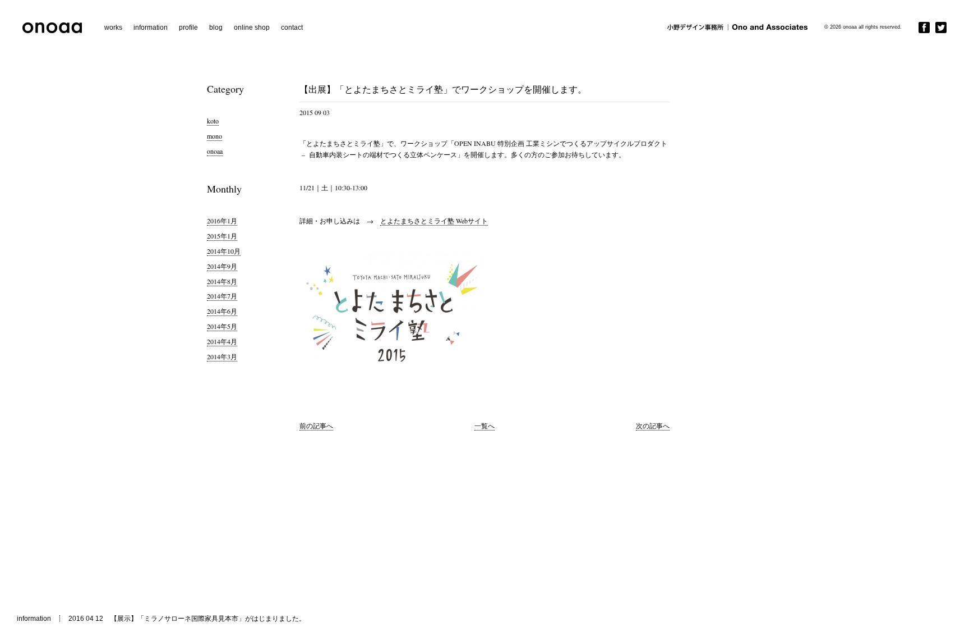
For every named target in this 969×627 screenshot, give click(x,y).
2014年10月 (224, 250)
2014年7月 (222, 295)
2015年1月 (222, 235)
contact (292, 27)
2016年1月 (222, 220)
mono (214, 135)
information (150, 27)
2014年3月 (222, 356)
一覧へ (484, 425)
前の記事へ (316, 425)
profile (188, 27)
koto (213, 120)
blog (216, 27)
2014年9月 (222, 266)
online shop (252, 27)
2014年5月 (222, 326)
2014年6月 (222, 310)
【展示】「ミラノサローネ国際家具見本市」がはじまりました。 (208, 619)
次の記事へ (653, 425)
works (113, 27)
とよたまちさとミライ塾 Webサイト (434, 220)
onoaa (215, 151)
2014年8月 (222, 281)
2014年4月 (222, 341)
